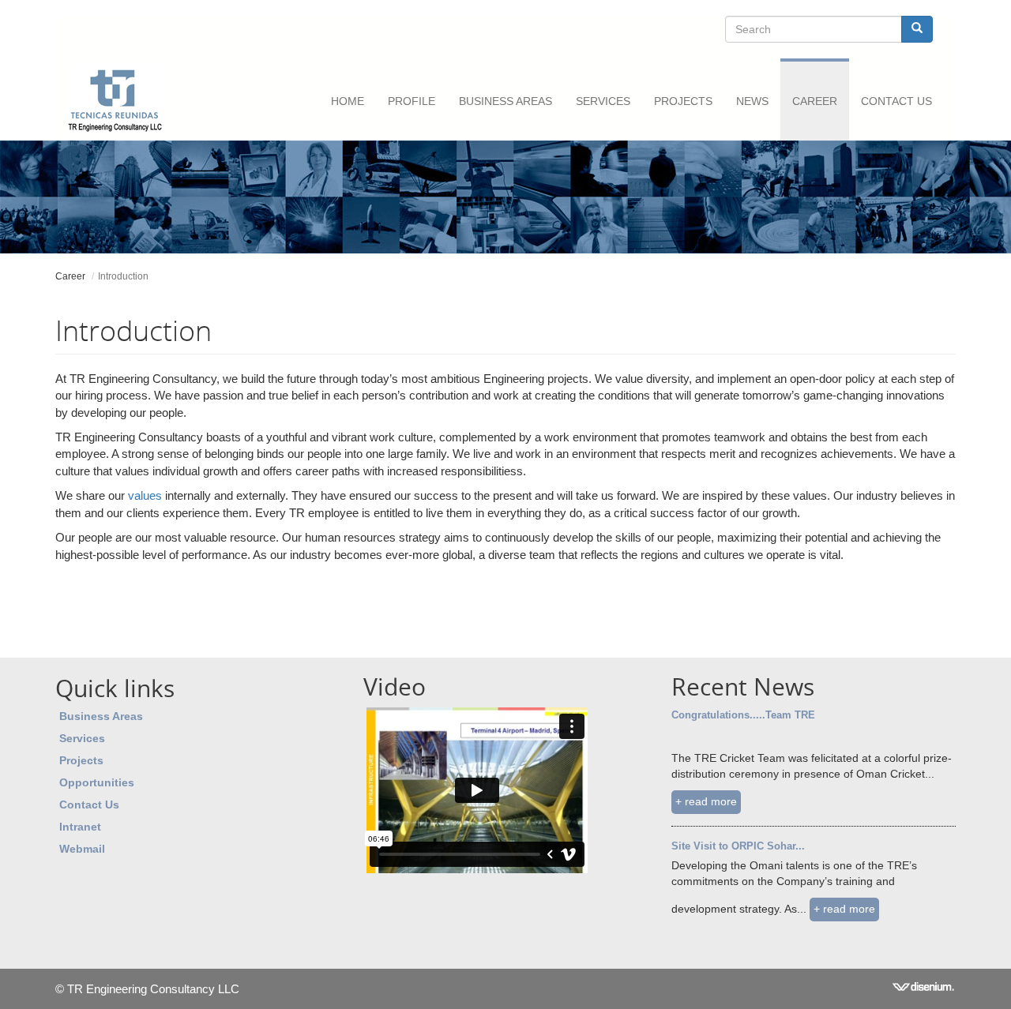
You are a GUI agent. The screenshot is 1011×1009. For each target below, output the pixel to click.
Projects (683, 101)
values (145, 495)
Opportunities (96, 782)
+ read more (706, 801)
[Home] (121, 99)
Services (82, 738)
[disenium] (924, 989)
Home (347, 101)
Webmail (82, 848)
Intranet (80, 826)
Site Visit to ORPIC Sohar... (738, 846)
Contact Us (896, 101)
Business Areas (505, 101)
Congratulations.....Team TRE (743, 715)
